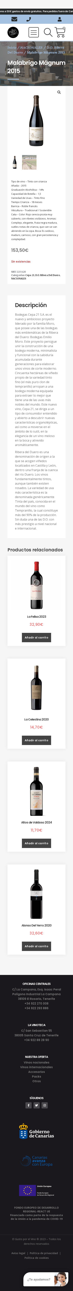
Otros (36, 1081)
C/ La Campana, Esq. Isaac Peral (36, 989)
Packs (36, 1076)
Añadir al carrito (36, 637)
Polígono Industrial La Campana (36, 994)
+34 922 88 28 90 (36, 1040)
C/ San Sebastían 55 (36, 1031)
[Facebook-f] (28, 1105)
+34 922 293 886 (36, 1008)
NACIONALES (31, 47)
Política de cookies (37, 1258)
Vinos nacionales (36, 1062)
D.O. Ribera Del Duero (47, 275)
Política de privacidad (44, 1253)
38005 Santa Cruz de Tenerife (36, 1035)
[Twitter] (37, 1105)
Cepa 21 (29, 275)
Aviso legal (18, 1253)
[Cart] (60, 32)
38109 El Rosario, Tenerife (36, 999)
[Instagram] (45, 1105)
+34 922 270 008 (36, 1003)
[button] (33, 32)
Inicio (11, 47)
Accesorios (36, 1072)
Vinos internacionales (36, 1067)
